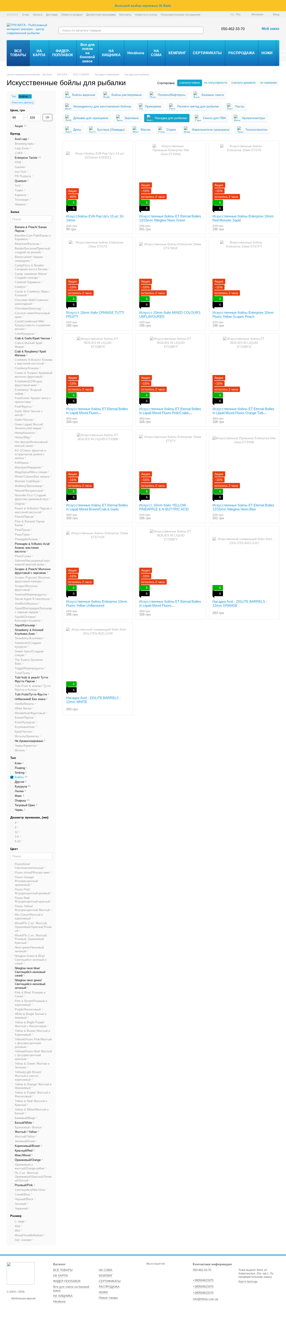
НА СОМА (156, 53)
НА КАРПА (39, 53)
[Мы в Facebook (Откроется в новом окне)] (208, 14)
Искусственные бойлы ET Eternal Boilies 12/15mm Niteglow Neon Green (170, 218)
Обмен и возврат (72, 14)
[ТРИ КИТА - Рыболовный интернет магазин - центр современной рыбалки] (21, 1273)
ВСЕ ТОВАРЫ (18, 53)
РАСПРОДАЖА (241, 53)
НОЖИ (267, 53)
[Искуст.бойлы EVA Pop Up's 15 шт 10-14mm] (97, 177)
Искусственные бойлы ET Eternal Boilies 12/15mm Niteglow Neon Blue (243, 507)
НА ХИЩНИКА (111, 53)
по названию (268, 82)
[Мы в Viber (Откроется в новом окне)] (224, 14)
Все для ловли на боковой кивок (87, 53)
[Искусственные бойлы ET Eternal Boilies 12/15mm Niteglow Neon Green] (170, 177)
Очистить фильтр (23, 102)
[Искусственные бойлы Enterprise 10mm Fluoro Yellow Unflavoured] (97, 562)
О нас (25, 14)
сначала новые (189, 82)
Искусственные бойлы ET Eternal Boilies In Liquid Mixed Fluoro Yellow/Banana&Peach (170, 605)
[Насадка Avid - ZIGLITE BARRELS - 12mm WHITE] (97, 659)
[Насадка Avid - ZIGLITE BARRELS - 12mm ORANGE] (244, 562)
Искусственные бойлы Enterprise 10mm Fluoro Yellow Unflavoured (96, 603)
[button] (282, 5)
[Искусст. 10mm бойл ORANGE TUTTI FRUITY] (97, 273)
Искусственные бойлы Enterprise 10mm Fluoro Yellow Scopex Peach (243, 314)
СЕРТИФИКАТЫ (207, 53)
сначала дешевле (243, 82)
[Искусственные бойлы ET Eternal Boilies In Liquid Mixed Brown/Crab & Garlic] (97, 466)
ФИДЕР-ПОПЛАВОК (62, 53)
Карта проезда (247, 1281)
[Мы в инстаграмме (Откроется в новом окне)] (213, 14)
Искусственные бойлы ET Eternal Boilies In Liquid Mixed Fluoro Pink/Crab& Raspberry (170, 413)
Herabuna (135, 53)
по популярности (215, 82)
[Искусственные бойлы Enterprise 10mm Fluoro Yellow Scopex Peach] (244, 273)
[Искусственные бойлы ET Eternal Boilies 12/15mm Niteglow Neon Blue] (244, 466)
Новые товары (108, 1297)
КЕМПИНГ (177, 53)
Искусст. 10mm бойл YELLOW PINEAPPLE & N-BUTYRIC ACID (164, 507)
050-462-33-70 (233, 29)
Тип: (14, 96)
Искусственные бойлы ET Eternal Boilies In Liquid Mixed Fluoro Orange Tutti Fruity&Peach (243, 413)
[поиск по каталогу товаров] (199, 30)
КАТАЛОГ (13, 14)
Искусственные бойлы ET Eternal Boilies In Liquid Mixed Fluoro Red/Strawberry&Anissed (97, 413)
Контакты (125, 14)
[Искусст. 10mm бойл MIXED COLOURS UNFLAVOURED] (170, 273)
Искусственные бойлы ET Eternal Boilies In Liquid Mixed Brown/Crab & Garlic (97, 507)
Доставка (52, 14)
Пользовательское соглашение (180, 14)
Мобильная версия (23, 1298)
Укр (232, 14)
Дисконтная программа (101, 14)
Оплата (37, 14)
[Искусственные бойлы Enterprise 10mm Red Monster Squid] (244, 177)
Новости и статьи (146, 14)
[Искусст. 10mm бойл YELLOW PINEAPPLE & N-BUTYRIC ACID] (170, 466)
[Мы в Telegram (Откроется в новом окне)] (218, 14)
